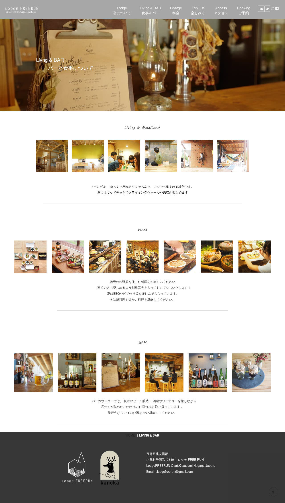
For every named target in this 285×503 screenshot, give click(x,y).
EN (261, 8)
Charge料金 (176, 10)
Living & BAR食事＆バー (150, 10)
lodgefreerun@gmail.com (175, 471)
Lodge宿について (122, 10)
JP (267, 8)
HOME (130, 435)
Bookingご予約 (243, 10)
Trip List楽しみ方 (198, 10)
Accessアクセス (221, 10)
